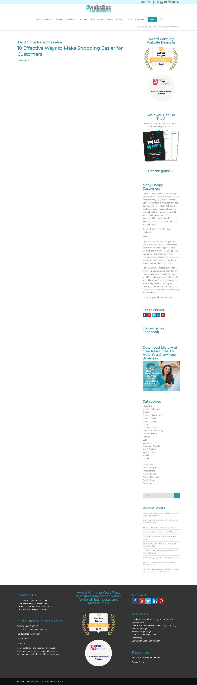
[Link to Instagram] (157, 2)
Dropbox (21, 643)
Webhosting (137, 637)
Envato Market (23, 638)
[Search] (160, 19)
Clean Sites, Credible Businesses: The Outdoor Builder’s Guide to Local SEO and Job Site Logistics (161, 570)
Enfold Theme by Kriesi (55, 681)
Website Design (149, 474)
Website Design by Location (35, 609)
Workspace (147, 483)
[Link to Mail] (173, 2)
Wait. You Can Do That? (27, 626)
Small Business (149, 452)
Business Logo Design (141, 631)
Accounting (147, 406)
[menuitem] (39, 19)
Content (146, 424)
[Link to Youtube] (165, 2)
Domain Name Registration (144, 634)
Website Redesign (139, 628)
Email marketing (150, 433)
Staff (145, 461)
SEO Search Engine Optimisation (146, 641)
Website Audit (138, 622)
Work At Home (149, 480)
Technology (148, 464)
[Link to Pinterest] (169, 2)
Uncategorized (149, 470)
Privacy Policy (138, 662)
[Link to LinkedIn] (161, 2)
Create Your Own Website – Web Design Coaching (154, 625)
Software (146, 458)
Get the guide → (161, 171)
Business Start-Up (150, 421)
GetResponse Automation (28, 634)
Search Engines (149, 449)
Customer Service (150, 427)
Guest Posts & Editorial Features (146, 657)
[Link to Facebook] (153, 2)
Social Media (148, 455)
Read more (22, 60)
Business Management (153, 415)
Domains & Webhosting (153, 430)
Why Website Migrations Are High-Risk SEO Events (159, 527)
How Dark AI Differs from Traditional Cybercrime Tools (161, 558)
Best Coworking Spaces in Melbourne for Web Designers (161, 532)
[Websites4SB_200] (98, 10)
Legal (145, 440)
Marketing (147, 443)
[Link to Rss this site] (178, 2)
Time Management (151, 467)
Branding (146, 412)
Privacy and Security (151, 446)
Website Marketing (151, 477)
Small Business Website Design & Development (152, 619)
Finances (146, 436)
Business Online (149, 418)
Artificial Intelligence (151, 409)
